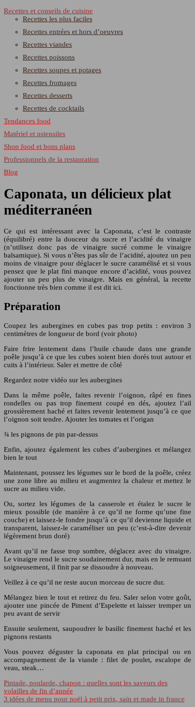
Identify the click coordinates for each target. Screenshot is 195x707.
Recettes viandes (47, 44)
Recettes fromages (50, 82)
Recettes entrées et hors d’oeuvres (73, 31)
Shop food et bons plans (39, 146)
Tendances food (27, 121)
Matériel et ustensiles (34, 134)
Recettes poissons (49, 57)
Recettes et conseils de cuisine (48, 11)
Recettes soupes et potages (62, 70)
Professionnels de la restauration (51, 159)
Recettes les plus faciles (57, 19)
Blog (11, 172)
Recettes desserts (47, 95)
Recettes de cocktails (53, 108)
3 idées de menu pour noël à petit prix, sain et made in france (94, 699)
